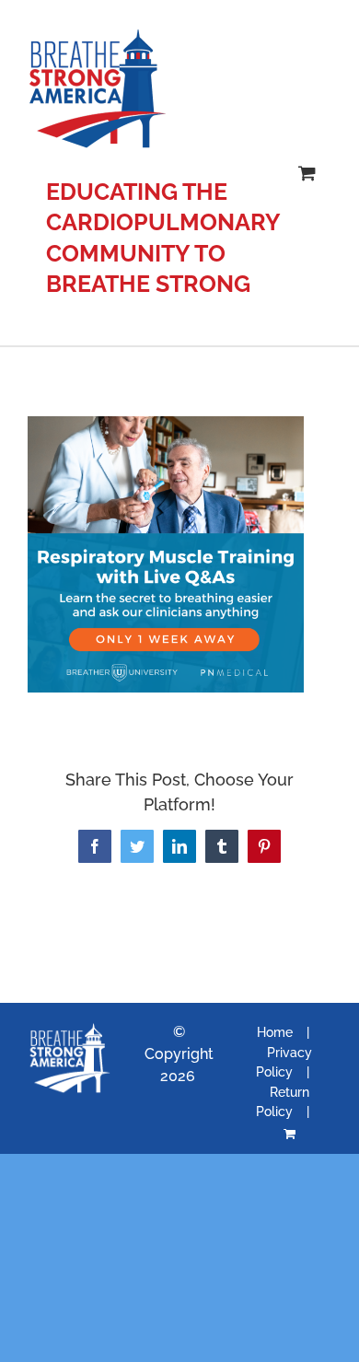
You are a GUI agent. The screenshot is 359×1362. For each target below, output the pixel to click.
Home (275, 1032)
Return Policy (282, 1102)
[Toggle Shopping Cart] (307, 172)
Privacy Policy (284, 1062)
